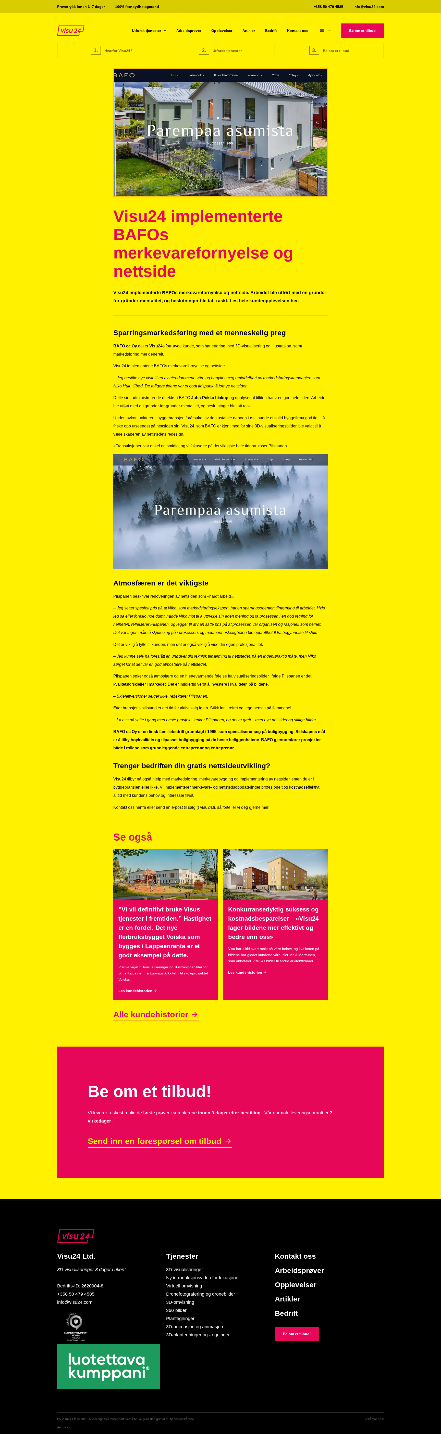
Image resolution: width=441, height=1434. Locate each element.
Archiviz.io (64, 1427)
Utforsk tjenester (146, 31)
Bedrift (271, 31)
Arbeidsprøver (188, 31)
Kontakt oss (297, 31)
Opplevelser (221, 31)
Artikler (248, 31)
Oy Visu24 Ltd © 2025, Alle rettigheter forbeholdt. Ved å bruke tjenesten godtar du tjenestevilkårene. (126, 1419)
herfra (141, 807)
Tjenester (182, 1256)
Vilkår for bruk (374, 1419)
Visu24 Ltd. (76, 1256)
